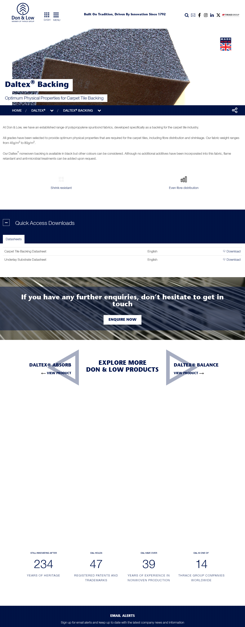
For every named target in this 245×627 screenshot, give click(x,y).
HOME (17, 110)
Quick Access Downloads (40, 223)
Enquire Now (122, 320)
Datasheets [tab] (14, 239)
